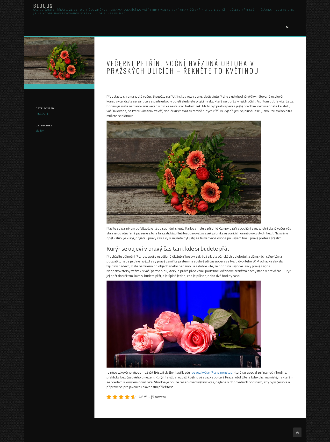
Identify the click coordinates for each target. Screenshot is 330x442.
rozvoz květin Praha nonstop (211, 372)
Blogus (43, 5)
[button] (287, 27)
